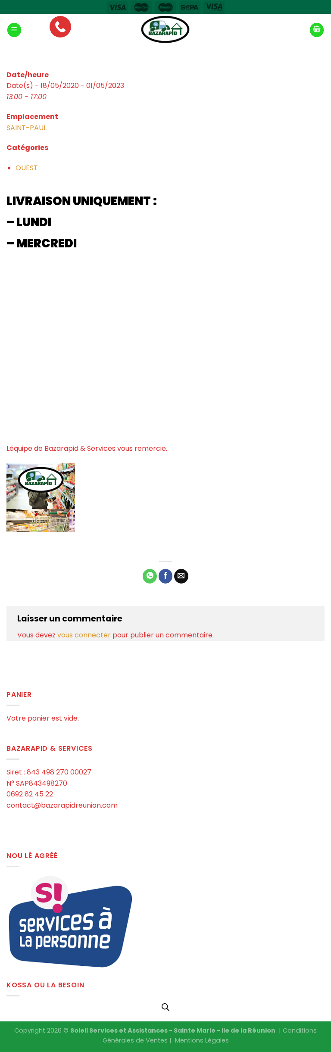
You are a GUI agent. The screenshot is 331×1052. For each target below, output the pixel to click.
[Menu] (14, 30)
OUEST (27, 168)
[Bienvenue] (165, 30)
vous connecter (84, 635)
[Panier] (317, 30)
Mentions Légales (202, 1040)
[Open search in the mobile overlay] (165, 1007)
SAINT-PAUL (26, 128)
